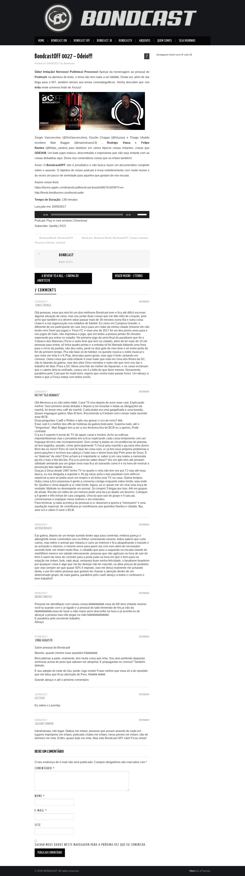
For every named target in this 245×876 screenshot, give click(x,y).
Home (41, 40)
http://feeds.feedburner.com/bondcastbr (59, 192)
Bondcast (69, 63)
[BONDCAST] (122, 18)
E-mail (41, 810)
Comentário (45, 768)
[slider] (143, 214)
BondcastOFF (65, 237)
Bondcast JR (104, 40)
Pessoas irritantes (45, 242)
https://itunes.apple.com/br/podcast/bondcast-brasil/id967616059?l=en (79, 187)
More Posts (66, 262)
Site (38, 825)
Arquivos (144, 40)
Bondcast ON (59, 40)
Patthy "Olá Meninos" (47, 395)
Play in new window (59, 220)
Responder (144, 301)
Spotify (53, 225)
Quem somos (164, 40)
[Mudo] (134, 214)
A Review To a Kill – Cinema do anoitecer (58, 278)
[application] (92, 214)
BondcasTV (125, 40)
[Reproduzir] (39, 214)
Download (80, 220)
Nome (40, 796)
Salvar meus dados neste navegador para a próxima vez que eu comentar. (90, 844)
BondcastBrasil (47, 237)
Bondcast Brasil (102, 237)
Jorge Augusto (44, 640)
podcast (60, 242)
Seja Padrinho (187, 40)
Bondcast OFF (82, 40)
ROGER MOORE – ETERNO (129, 276)
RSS (63, 225)
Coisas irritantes (139, 237)
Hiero (192, 870)
